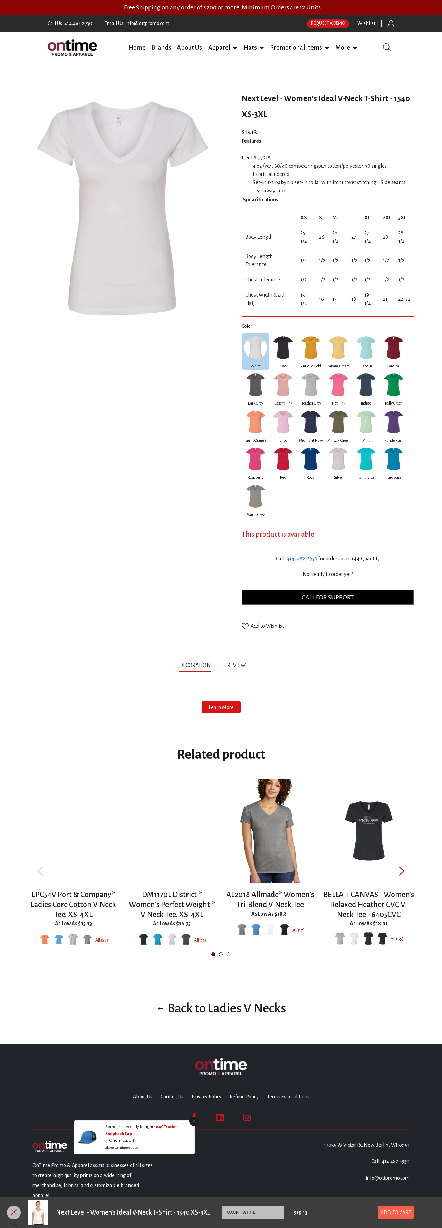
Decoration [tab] (195, 665)
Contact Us (172, 1096)
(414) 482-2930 (301, 558)
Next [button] (401, 871)
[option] (73, 870)
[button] (235, 48)
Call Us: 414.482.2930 (70, 23)
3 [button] (228, 954)
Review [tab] (237, 665)
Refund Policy (244, 1096)
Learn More (221, 707)
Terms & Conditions (288, 1096)
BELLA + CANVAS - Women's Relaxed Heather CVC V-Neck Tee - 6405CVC (368, 904)
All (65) (397, 939)
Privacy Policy (206, 1096)
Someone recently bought (129, 1127)
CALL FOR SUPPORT (328, 597)
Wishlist (366, 23)
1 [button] (213, 954)
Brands (161, 47)
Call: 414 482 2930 (390, 1161)
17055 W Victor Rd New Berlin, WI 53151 (367, 1145)
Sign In (391, 23)
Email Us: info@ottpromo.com (136, 23)
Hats (250, 47)
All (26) (101, 940)
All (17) (200, 940)
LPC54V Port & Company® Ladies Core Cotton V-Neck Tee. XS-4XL (73, 904)
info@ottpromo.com (388, 1178)
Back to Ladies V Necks (225, 1008)
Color (247, 326)
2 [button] (221, 954)
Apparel (219, 47)
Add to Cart (396, 1212)
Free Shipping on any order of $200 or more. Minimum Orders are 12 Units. (223, 7)
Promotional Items (296, 47)
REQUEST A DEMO (328, 23)
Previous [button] (40, 871)
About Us (189, 47)
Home (137, 47)
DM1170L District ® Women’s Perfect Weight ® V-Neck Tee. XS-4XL (172, 904)
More (342, 47)
